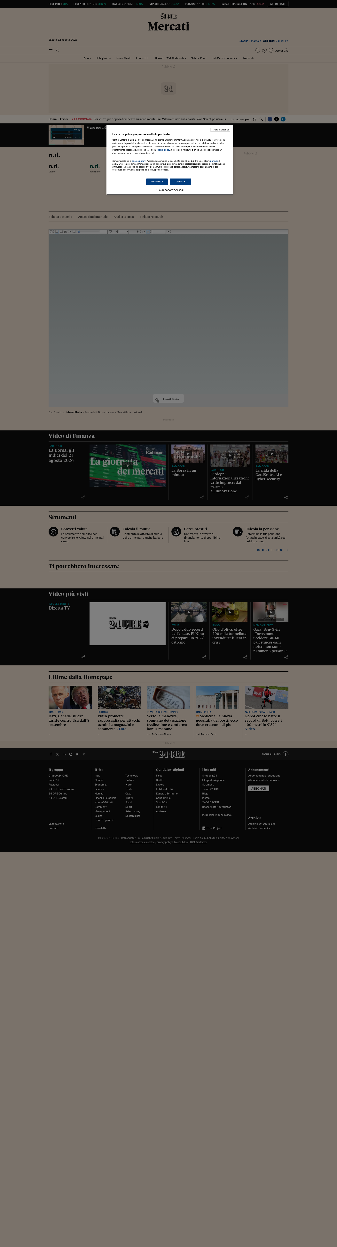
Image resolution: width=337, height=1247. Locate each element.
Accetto (180, 181)
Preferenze (157, 181)
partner (214, 161)
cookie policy (163, 150)
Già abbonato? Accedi (170, 189)
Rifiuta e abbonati (220, 130)
